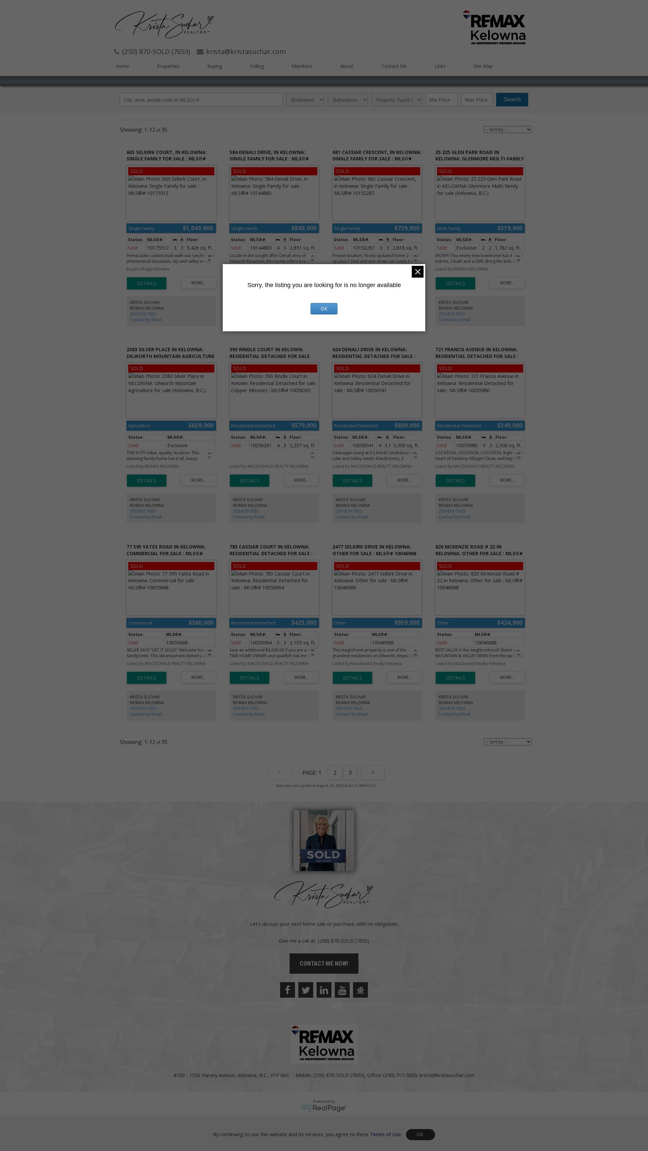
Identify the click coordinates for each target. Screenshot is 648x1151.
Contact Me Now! (324, 963)
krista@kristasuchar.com (447, 1075)
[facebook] (287, 990)
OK (420, 1134)
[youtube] (342, 990)
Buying (214, 66)
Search (512, 99)
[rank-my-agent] (360, 990)
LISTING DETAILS (146, 283)
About (346, 66)
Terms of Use (385, 1133)
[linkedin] (324, 990)
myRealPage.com (324, 1108)
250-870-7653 (143, 314)
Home (122, 66)
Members (302, 66)
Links (440, 66)
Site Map (483, 66)
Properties (168, 66)
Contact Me (394, 66)
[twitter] (305, 990)
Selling (257, 66)
